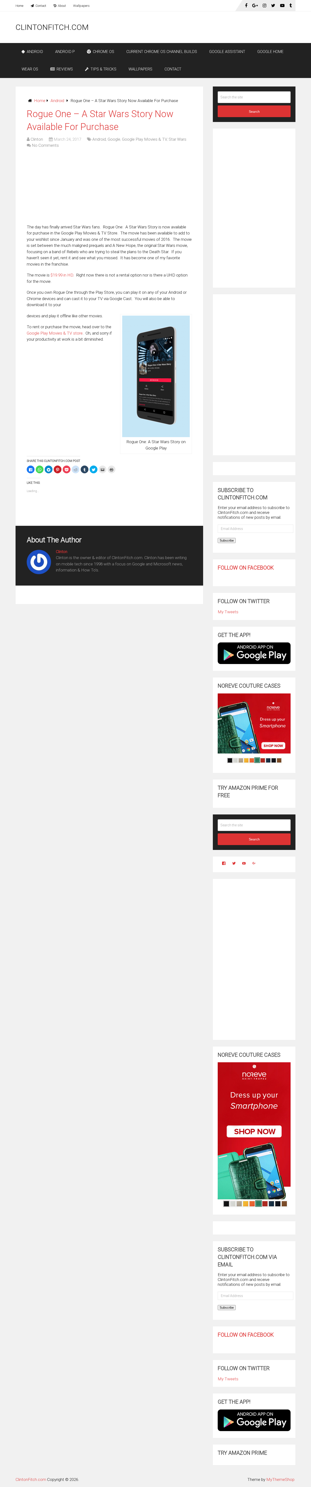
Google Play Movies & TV (144, 139)
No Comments (45, 145)
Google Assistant (227, 51)
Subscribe (227, 540)
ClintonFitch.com (52, 27)
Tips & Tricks (103, 69)
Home (19, 6)
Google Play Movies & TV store (55, 333)
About (61, 6)
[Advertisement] (207, 27)
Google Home (270, 51)
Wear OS (30, 69)
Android (34, 51)
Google (114, 139)
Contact (40, 6)
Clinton (37, 139)
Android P (65, 51)
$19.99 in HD (62, 275)
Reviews (64, 69)
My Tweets (228, 611)
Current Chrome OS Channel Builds (161, 51)
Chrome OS (103, 51)
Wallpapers (81, 6)
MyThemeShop (280, 1479)
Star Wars (177, 139)
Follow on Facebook (246, 568)
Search (254, 111)
